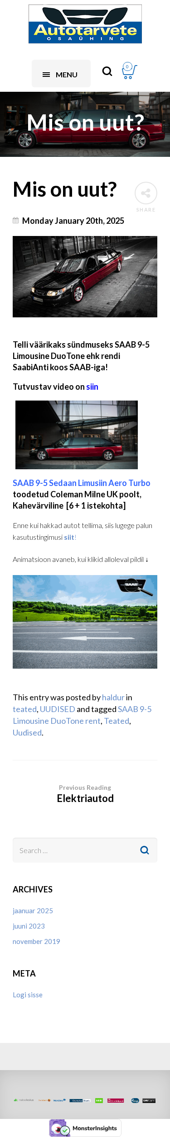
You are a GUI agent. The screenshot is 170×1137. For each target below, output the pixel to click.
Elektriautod (85, 793)
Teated (116, 721)
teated (25, 709)
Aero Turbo (82, 483)
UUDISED (57, 709)
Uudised (27, 732)
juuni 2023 (29, 926)
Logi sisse (28, 995)
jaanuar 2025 (33, 910)
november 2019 (36, 941)
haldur (113, 697)
